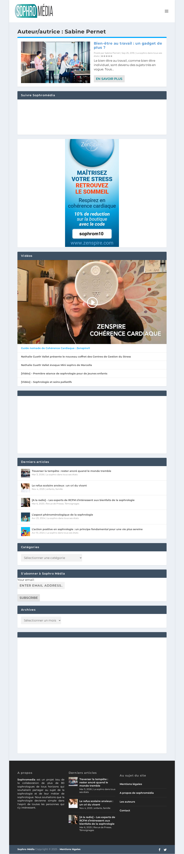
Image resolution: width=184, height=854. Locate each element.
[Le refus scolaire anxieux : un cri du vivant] (25, 487)
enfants (50, 489)
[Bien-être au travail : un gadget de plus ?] (55, 62)
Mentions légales (131, 784)
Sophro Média (25, 849)
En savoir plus (109, 79)
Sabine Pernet (112, 53)
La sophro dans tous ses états (62, 474)
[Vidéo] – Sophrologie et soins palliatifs (46, 382)
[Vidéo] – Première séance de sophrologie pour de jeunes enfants (64, 373)
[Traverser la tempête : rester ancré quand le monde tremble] (25, 473)
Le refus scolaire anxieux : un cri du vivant (59, 485)
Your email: (25, 580)
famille (59, 489)
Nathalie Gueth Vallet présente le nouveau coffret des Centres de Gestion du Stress (76, 356)
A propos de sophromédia (137, 792)
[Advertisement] (92, 425)
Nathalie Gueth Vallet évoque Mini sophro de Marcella (56, 365)
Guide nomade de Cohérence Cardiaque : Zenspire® (55, 348)
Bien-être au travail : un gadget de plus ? (128, 45)
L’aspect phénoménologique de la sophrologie (62, 514)
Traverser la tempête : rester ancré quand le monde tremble (71, 471)
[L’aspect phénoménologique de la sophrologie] (25, 517)
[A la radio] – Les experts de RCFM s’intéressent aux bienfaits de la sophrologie (83, 500)
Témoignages (72, 503)
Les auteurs (127, 801)
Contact (125, 810)
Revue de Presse (55, 503)
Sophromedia (26, 779)
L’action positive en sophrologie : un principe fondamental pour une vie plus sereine (87, 529)
